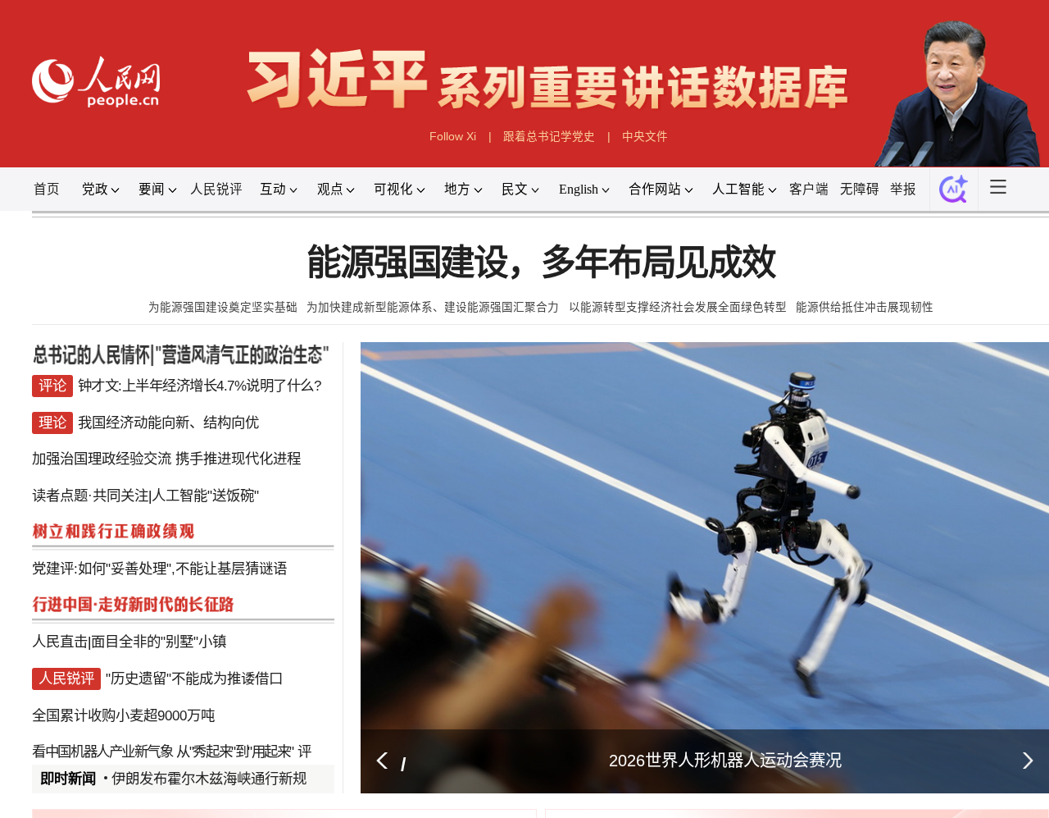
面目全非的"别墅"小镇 (158, 641)
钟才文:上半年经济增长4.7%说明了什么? (199, 385)
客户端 (809, 189)
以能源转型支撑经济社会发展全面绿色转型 (678, 307)
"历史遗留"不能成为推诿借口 (194, 678)
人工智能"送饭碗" (205, 495)
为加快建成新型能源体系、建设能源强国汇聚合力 (433, 307)
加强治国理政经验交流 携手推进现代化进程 (166, 458)
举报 (903, 189)
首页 (47, 189)
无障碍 (859, 189)
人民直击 (60, 641)
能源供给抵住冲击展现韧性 (864, 307)
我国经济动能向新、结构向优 (168, 422)
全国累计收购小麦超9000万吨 (123, 715)
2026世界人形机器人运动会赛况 (725, 761)
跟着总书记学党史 (549, 136)
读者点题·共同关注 (90, 495)
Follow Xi (452, 136)
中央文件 (645, 136)
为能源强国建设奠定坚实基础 (222, 307)
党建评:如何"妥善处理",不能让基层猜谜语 (159, 568)
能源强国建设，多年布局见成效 (541, 263)
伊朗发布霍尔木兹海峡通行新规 (209, 778)
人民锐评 (216, 189)
